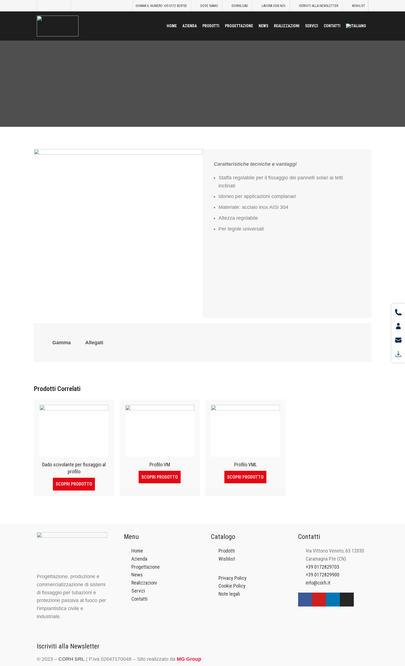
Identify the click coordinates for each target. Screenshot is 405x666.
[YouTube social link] (57, 6)
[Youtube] (319, 599)
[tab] (61, 342)
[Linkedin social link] (64, 6)
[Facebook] (305, 599)
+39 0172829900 (322, 575)
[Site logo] (57, 25)
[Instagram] (347, 599)
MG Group (189, 659)
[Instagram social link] (50, 6)
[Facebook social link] (43, 6)
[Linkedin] (333, 599)
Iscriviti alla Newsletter (68, 646)
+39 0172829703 (322, 567)
